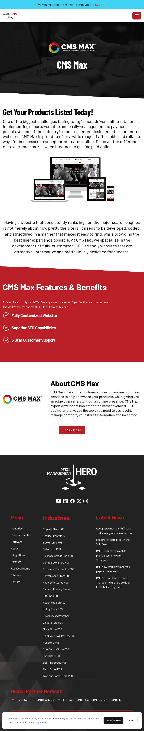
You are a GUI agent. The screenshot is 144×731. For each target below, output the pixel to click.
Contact (15, 581)
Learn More (72, 430)
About (14, 548)
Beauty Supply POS (54, 535)
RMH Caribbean (45, 700)
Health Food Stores (54, 602)
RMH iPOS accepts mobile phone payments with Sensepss (111, 555)
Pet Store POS (51, 642)
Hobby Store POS (53, 609)
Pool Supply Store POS (56, 649)
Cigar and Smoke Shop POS (58, 555)
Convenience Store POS (56, 575)
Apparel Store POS (53, 529)
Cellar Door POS (52, 549)
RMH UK (116, 700)
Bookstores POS (52, 542)
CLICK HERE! (100, 4)
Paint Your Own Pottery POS (59, 635)
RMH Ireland (83, 700)
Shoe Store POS (52, 655)
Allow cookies (113, 720)
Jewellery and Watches (56, 615)
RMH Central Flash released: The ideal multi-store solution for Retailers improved (113, 582)
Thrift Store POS (52, 669)
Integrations (18, 555)
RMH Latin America (22, 700)
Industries (17, 528)
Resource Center (20, 535)
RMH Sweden (100, 700)
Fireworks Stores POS (56, 582)
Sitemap (16, 575)
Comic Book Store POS (56, 562)
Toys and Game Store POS (58, 675)
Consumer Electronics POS (58, 569)
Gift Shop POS (51, 595)
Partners (16, 561)
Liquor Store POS (53, 622)
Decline (131, 720)
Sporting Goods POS (55, 662)
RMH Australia (65, 700)
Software (16, 541)
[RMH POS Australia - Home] (67, 15)
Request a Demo (20, 568)
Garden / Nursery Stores (57, 589)
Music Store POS (52, 629)
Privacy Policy (38, 722)
